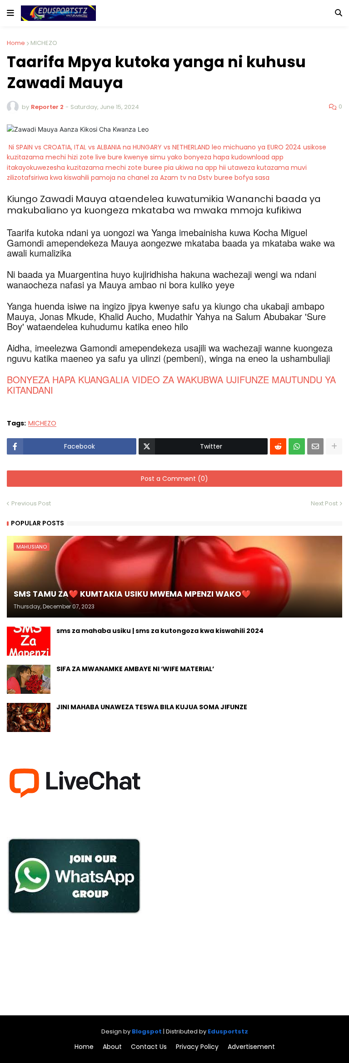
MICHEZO (43, 43)
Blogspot (147, 1031)
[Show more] (334, 446)
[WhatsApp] (297, 446)
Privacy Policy (197, 1047)
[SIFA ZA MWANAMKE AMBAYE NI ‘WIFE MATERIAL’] (28, 679)
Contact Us (149, 1047)
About (112, 1047)
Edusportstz (228, 1031)
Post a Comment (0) (174, 478)
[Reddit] (278, 446)
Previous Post (31, 503)
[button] (10, 13)
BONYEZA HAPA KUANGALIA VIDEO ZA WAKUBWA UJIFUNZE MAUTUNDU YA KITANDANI (171, 384)
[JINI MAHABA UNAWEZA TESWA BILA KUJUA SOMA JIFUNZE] (28, 717)
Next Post (324, 503)
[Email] (315, 446)
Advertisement (251, 1047)
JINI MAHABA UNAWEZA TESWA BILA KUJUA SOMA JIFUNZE (151, 707)
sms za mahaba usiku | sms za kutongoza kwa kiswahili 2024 (160, 631)
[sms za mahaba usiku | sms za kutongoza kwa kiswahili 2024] (28, 641)
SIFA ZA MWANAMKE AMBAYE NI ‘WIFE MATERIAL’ (135, 669)
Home (16, 43)
